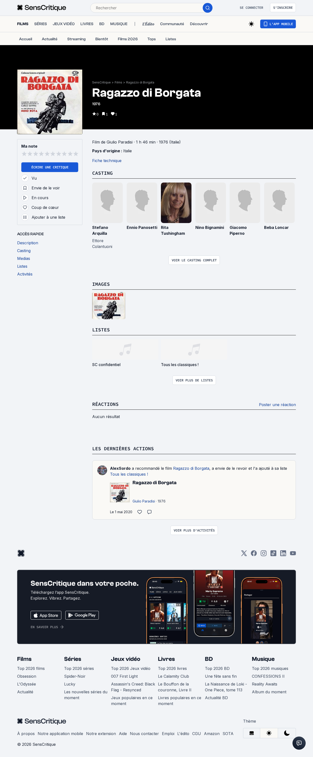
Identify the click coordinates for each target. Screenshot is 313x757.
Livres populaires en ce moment (179, 700)
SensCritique (101, 82)
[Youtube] (293, 555)
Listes (101, 330)
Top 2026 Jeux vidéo (130, 668)
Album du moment (269, 691)
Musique (263, 659)
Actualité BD (216, 697)
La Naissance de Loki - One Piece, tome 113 (226, 687)
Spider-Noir (75, 676)
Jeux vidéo (125, 659)
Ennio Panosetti (142, 227)
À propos (26, 733)
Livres (166, 659)
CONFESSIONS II (268, 676)
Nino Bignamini (209, 227)
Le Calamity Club (173, 676)
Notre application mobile (60, 733)
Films (118, 82)
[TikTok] (273, 555)
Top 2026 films (31, 668)
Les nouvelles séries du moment (85, 694)
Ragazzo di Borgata (140, 82)
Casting (102, 173)
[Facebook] (254, 555)
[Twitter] (244, 555)
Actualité (25, 691)
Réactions (105, 404)
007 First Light (124, 676)
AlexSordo (120, 468)
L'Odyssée (26, 684)
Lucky (69, 684)
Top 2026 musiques (270, 668)
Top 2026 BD (217, 668)
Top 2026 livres (172, 668)
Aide (123, 733)
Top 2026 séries (79, 668)
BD (209, 659)
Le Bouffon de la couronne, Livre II (174, 687)
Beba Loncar (276, 227)
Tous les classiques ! (129, 474)
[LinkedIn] (283, 555)
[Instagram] (264, 555)
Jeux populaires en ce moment (132, 700)
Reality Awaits (264, 684)
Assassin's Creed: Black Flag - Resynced (133, 687)
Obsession (26, 676)
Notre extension (101, 733)
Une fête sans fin (221, 676)
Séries (72, 659)
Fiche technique (107, 160)
